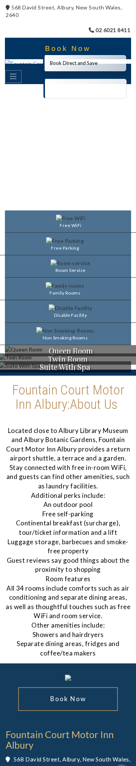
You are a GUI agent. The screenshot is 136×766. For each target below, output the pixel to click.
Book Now (68, 48)
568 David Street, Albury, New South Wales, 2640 (64, 11)
